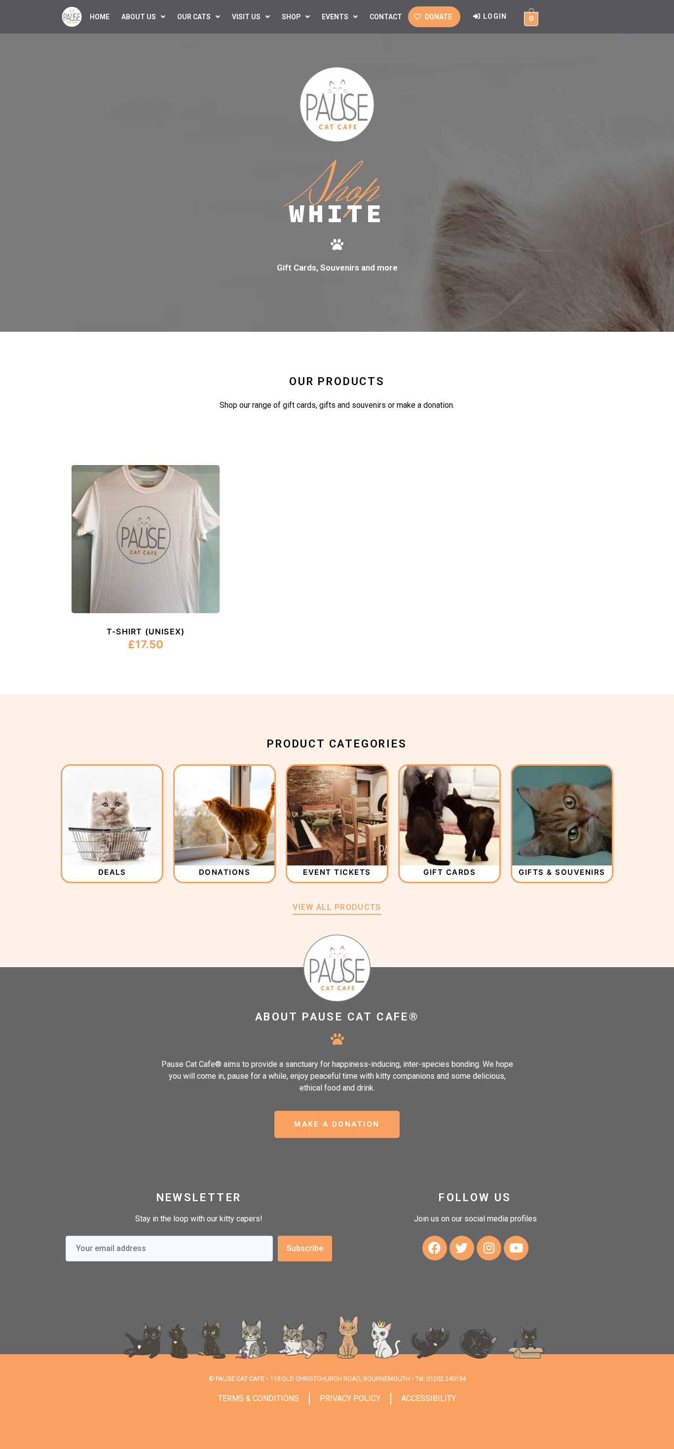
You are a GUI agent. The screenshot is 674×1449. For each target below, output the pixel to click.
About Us (138, 17)
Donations (225, 872)
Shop (291, 17)
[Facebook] (434, 1248)
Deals (112, 872)
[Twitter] (461, 1248)
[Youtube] (516, 1248)
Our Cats (194, 17)
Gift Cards (449, 872)
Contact (386, 17)
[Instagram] (489, 1248)
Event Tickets (337, 872)
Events (335, 17)
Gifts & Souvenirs (562, 872)
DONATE (438, 17)
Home (100, 17)
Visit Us (246, 17)
